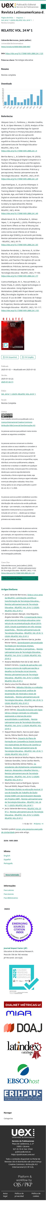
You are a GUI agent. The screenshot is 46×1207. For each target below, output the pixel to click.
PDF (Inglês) (29, 357)
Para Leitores (9, 890)
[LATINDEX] (23, 1049)
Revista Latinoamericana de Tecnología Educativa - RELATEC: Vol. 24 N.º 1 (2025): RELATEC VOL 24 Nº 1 (23, 802)
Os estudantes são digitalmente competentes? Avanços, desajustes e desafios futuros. (23, 767)
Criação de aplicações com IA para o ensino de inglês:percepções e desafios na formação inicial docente (23, 668)
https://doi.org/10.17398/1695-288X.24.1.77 (19, 276)
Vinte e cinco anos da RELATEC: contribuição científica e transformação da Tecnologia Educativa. (24, 597)
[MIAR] (19, 1013)
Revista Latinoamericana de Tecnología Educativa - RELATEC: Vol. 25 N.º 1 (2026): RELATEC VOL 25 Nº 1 (24, 751)
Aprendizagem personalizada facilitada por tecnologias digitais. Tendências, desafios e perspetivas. (24, 645)
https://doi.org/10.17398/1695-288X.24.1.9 (19, 151)
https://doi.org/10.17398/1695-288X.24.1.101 (20, 310)
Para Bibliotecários (11, 898)
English (7, 855)
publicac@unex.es (23, 1152)
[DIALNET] (23, 1004)
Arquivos (19, 17)
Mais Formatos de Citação (12, 578)
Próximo (37, 824)
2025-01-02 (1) (7, 382)
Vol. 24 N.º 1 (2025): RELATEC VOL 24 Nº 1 (16, 20)
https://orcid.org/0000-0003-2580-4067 (15, 46)
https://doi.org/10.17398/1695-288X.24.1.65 (19, 244)
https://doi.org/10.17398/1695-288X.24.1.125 (24, 53)
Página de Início (7, 17)
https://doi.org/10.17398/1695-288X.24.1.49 (19, 213)
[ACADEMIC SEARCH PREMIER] (23, 1073)
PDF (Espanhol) (11, 357)
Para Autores (9, 894)
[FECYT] (23, 980)
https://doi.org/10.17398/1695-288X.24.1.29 (19, 179)
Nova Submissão (12, 875)
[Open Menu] (43, 6)
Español (7, 859)
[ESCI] (20, 928)
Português (8, 863)
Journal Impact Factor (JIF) (15, 948)
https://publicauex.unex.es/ (23, 1154)
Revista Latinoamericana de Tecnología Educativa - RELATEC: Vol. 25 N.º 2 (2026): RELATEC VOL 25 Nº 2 (22, 607)
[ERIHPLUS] (23, 1095)
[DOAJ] (23, 1027)
